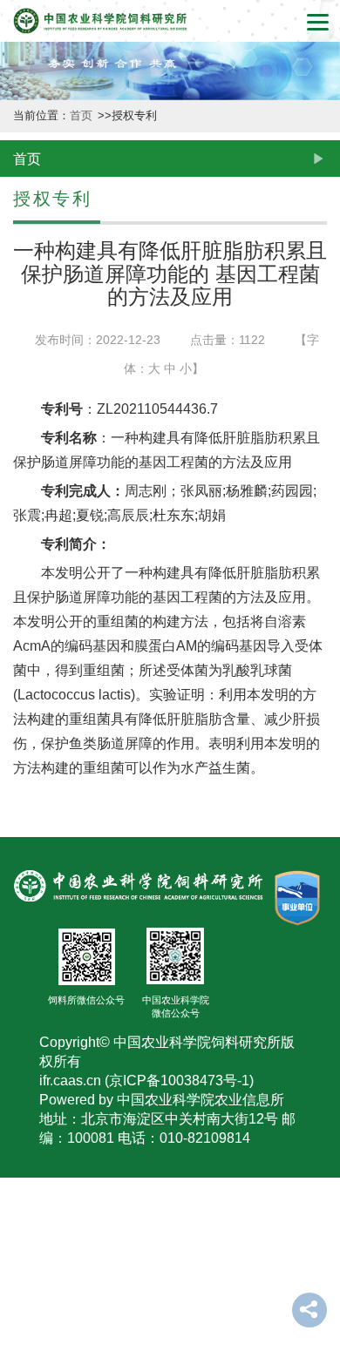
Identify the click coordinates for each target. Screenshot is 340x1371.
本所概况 (19, 145)
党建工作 (19, 1301)
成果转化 (19, 705)
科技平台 (19, 566)
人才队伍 (19, 845)
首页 (83, 116)
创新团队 (19, 425)
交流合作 (19, 1161)
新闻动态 (19, 285)
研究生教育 (19, 1003)
